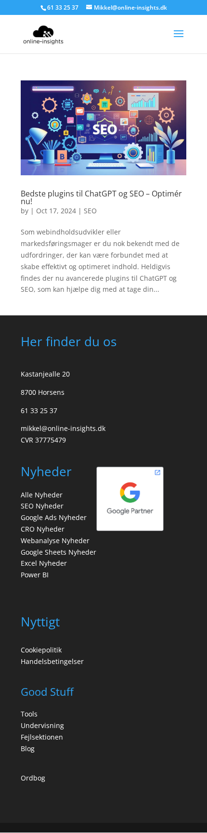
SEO (90, 210)
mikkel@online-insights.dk (63, 428)
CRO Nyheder (43, 529)
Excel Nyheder (44, 563)
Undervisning (42, 725)
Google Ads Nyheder (54, 517)
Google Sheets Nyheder (58, 552)
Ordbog (33, 777)
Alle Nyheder (42, 494)
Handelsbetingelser (52, 661)
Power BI (35, 574)
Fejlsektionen (42, 737)
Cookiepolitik (41, 649)
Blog (28, 748)
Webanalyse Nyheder (55, 540)
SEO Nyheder (42, 505)
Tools (29, 713)
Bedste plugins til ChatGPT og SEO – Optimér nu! (101, 197)
